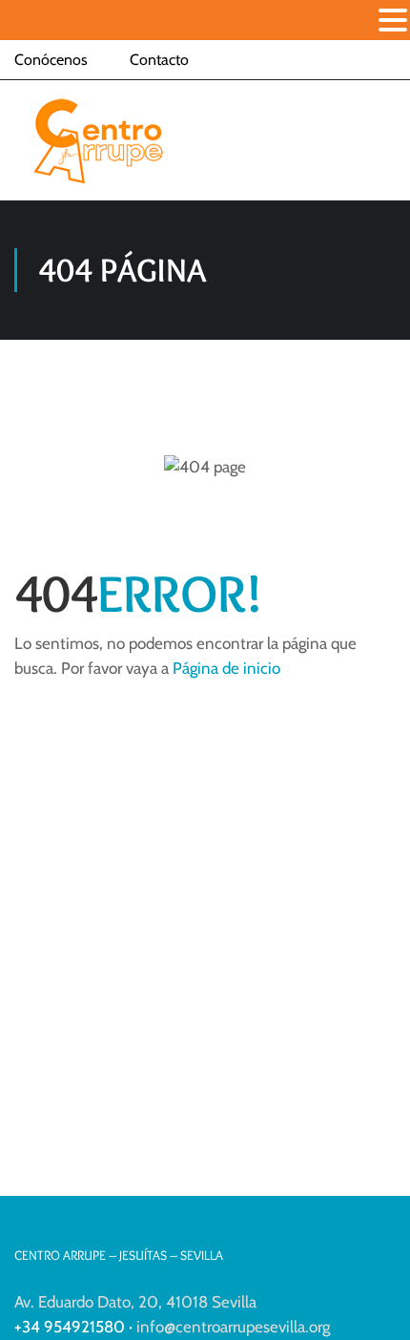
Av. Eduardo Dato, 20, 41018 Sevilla (135, 1301)
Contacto (159, 60)
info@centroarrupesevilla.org (233, 1326)
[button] (393, 22)
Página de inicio (226, 668)
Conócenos (51, 60)
